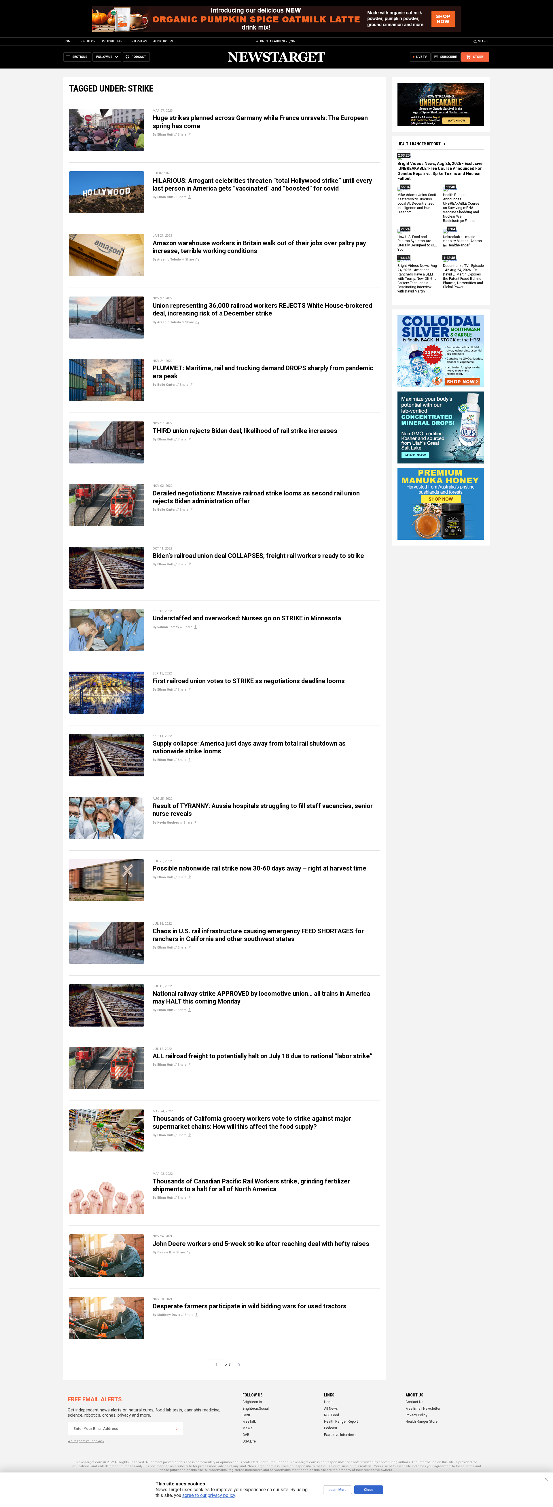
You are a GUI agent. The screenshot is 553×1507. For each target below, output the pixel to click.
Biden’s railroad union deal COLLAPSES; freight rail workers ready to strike (258, 555)
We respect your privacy (86, 1441)
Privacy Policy (416, 1415)
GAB (246, 1435)
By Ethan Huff (163, 134)
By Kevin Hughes (166, 822)
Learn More (337, 1490)
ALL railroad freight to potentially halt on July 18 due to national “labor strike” (262, 1056)
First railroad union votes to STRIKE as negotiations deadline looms (249, 681)
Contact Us (414, 1402)
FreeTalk (249, 1421)
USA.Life (249, 1441)
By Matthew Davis (166, 1315)
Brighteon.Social (256, 1409)
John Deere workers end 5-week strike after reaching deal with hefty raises (261, 1243)
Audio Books (163, 41)
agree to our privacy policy (208, 1495)
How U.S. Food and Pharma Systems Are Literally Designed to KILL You (417, 243)
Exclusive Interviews (340, 1435)
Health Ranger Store (422, 1421)
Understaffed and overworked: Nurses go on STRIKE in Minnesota (247, 618)
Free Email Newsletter (423, 1409)
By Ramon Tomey (166, 627)
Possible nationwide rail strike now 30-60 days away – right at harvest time (259, 868)
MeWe (248, 1428)
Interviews (138, 41)
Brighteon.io (252, 1402)
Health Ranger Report (419, 144)
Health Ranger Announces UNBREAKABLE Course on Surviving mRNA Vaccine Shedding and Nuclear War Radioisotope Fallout (461, 208)
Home (67, 41)
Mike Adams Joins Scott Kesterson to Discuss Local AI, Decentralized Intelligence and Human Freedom (416, 203)
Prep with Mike (113, 41)
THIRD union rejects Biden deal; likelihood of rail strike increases (245, 430)
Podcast (330, 1428)
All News (331, 1409)
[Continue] (176, 1428)
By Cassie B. (162, 1252)
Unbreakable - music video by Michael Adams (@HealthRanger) (462, 241)
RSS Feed (331, 1415)
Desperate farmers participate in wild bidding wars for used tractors (249, 1306)
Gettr (246, 1415)
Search (484, 41)
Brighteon (87, 41)
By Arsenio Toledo (167, 259)
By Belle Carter (164, 385)
